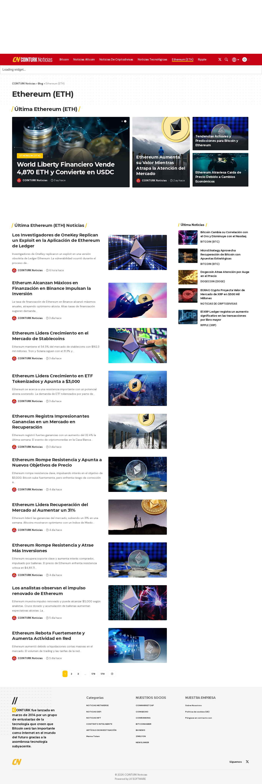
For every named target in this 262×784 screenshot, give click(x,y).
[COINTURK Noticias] (32, 59)
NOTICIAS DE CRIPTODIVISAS (218, 303)
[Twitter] (219, 59)
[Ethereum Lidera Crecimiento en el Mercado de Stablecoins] (137, 345)
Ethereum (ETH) (30, 155)
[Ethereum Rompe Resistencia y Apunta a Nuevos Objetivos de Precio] (137, 474)
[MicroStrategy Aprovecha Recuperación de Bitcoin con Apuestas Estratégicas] (188, 256)
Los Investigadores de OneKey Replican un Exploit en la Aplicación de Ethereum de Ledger (56, 240)
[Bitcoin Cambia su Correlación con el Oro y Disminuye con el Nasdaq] (188, 237)
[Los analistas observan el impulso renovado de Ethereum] (137, 602)
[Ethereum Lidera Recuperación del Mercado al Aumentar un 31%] (137, 517)
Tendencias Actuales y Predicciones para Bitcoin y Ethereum (216, 141)
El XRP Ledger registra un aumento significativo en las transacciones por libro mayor (224, 315)
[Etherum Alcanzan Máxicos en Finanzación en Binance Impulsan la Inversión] (137, 300)
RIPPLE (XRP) (208, 325)
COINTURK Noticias (35, 180)
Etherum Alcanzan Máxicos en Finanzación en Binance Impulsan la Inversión (51, 288)
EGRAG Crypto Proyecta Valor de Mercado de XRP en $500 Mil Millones (222, 294)
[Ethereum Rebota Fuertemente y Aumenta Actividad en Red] (137, 645)
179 (103, 673)
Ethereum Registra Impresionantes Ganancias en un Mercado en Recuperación (50, 422)
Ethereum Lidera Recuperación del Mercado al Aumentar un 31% (50, 507)
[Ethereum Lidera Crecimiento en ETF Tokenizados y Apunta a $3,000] (137, 388)
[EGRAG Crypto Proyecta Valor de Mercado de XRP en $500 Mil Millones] (188, 295)
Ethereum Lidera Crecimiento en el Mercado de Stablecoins (50, 335)
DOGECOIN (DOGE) (212, 281)
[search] (226, 59)
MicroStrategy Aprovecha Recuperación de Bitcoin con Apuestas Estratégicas (220, 254)
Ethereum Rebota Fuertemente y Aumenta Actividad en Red (48, 635)
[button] (122, 121)
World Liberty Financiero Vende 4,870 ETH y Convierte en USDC (66, 168)
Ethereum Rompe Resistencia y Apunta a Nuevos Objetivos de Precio (57, 462)
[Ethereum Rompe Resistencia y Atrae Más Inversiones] (137, 559)
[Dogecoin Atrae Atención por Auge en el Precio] (188, 277)
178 (93, 673)
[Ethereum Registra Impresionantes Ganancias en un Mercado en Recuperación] (137, 431)
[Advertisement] (131, 772)
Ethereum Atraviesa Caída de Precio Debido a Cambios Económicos (218, 177)
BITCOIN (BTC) (209, 241)
